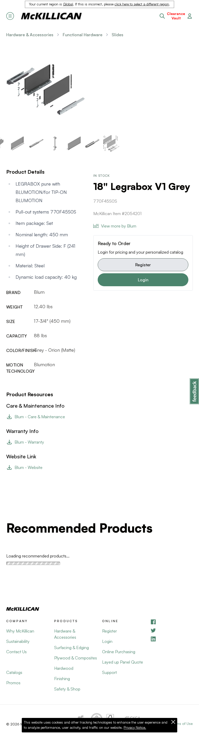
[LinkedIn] (171, 639)
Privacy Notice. (135, 727)
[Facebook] (171, 622)
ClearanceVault (176, 16)
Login (143, 279)
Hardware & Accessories (29, 34)
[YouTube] (171, 630)
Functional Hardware (82, 34)
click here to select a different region (142, 4)
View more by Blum (118, 226)
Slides (117, 34)
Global (68, 4)
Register (143, 264)
